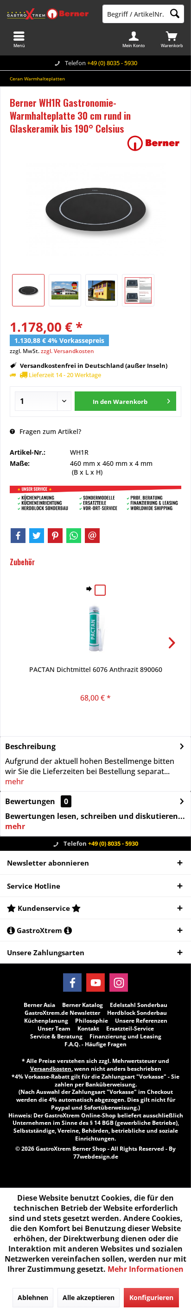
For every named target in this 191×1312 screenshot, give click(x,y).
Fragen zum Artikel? (49, 431)
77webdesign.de (95, 1156)
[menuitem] (172, 39)
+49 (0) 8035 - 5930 (112, 63)
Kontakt (88, 1028)
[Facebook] (18, 535)
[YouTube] (95, 982)
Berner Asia (39, 1005)
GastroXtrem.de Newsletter (62, 1013)
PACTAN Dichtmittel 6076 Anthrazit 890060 (95, 669)
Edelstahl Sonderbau (138, 1005)
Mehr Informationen (146, 1269)
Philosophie (91, 1021)
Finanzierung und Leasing (125, 1036)
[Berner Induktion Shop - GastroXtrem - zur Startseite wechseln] (48, 14)
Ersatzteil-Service (130, 1028)
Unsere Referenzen (141, 1021)
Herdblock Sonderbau (137, 1013)
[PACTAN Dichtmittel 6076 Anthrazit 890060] (95, 628)
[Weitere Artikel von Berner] (153, 143)
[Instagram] (118, 982)
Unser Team (54, 1028)
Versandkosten (50, 1069)
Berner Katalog (82, 1005)
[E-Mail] (92, 535)
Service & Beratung (56, 1036)
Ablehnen (33, 1297)
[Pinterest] (55, 535)
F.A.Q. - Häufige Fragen (95, 1044)
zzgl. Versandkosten (67, 351)
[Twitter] (36, 535)
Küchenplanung (46, 1021)
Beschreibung (30, 746)
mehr (14, 781)
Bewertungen (30, 801)
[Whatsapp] (73, 535)
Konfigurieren (151, 1297)
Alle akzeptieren (89, 1297)
